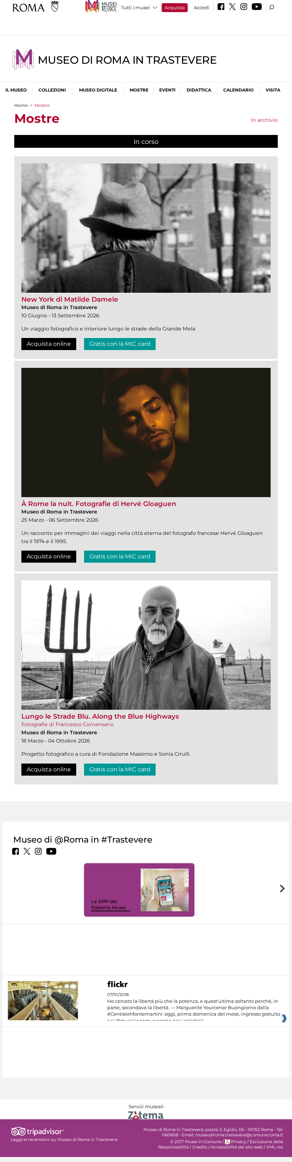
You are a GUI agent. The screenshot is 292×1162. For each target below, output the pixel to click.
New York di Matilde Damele (69, 299)
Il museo (16, 90)
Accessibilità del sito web (237, 1147)
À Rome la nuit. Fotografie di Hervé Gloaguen (98, 504)
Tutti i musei (135, 7)
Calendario (238, 90)
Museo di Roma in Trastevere (127, 60)
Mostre (139, 90)
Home (21, 105)
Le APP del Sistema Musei (108, 904)
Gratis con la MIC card (119, 343)
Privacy (238, 1141)
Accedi (201, 7)
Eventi (167, 90)
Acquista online (49, 343)
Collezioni (52, 90)
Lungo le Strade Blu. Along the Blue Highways (100, 716)
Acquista (175, 7)
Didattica (199, 90)
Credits (199, 1147)
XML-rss (274, 1147)
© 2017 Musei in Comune (195, 1141)
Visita (273, 90)
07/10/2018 (193, 1007)
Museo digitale (98, 90)
